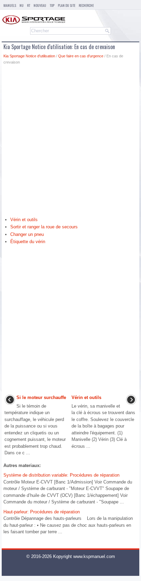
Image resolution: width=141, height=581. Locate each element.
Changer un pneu (27, 234)
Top (52, 5)
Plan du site (66, 5)
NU (22, 5)
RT (28, 5)
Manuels (9, 5)
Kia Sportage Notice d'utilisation (29, 56)
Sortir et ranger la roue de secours (44, 226)
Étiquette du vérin (27, 241)
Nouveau (40, 5)
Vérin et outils (24, 219)
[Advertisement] (70, 142)
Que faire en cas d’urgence (80, 56)
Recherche (86, 5)
